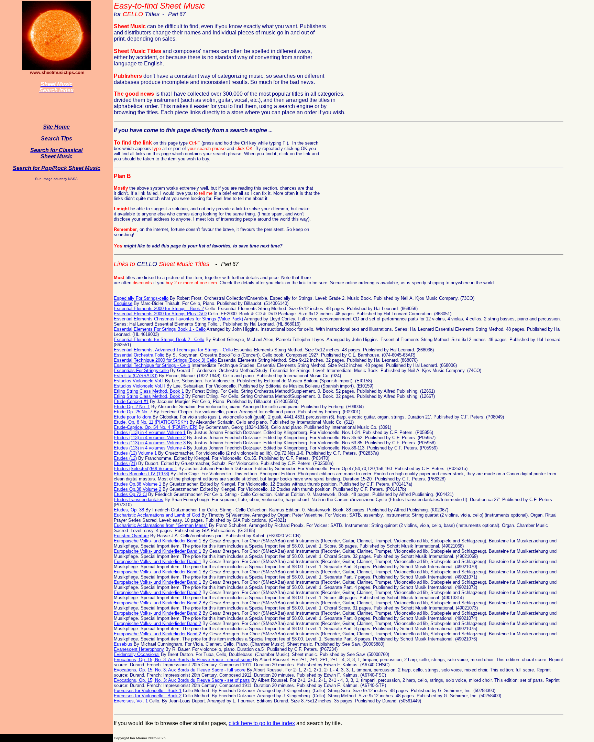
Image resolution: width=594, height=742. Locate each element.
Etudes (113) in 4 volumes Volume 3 (150, 442)
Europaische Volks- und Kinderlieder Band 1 (157, 540)
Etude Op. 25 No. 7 (133, 411)
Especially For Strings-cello (141, 298)
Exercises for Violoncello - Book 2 (148, 695)
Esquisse (123, 303)
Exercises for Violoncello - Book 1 (148, 690)
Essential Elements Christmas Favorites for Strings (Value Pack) (178, 318)
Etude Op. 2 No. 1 (132, 406)
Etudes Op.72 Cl (130, 494)
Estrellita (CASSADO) (135, 375)
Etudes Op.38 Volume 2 (137, 489)
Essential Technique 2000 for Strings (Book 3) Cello (165, 360)
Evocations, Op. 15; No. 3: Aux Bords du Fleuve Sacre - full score (179, 669)
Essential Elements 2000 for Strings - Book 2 (159, 308)
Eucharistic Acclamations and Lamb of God (157, 515)
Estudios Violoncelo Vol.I (139, 380)
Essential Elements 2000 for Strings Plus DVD (160, 313)
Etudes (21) (125, 463)
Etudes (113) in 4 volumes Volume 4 (150, 447)
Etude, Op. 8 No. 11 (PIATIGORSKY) (151, 422)
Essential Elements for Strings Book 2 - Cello (159, 339)
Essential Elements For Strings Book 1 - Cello (160, 329)
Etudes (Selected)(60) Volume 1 (145, 468)
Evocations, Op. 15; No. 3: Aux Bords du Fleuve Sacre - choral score (183, 659)
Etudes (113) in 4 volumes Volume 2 (150, 437)
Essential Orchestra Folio (139, 355)
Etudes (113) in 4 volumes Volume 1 (150, 432)
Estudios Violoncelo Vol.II (139, 386)
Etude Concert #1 (131, 401)
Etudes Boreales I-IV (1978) (141, 473)
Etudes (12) (125, 458)
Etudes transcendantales (138, 499)
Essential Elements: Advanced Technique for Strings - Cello (173, 349)
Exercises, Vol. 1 (131, 700)
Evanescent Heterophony (139, 649)
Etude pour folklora (132, 417)
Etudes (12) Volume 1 (135, 453)
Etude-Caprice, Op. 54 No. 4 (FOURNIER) (155, 427)
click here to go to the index (262, 723)
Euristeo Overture (131, 535)
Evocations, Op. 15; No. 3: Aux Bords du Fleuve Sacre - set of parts (182, 680)
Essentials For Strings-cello (141, 370)
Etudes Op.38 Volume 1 (137, 484)
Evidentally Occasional (137, 654)
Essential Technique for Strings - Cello (152, 365)
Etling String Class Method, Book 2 (149, 396)
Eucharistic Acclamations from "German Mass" (161, 525)
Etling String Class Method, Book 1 (149, 391)
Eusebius (123, 644)
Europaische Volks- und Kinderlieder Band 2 (157, 592)
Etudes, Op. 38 (129, 509)
